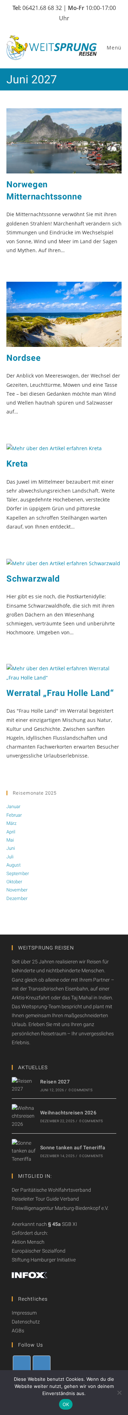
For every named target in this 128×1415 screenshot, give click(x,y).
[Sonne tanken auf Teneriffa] (24, 1151)
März (11, 823)
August (13, 865)
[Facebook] (22, 1364)
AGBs (18, 1330)
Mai (10, 840)
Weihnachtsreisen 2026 (68, 1112)
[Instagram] (41, 1364)
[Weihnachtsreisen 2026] (24, 1116)
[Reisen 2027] (24, 1085)
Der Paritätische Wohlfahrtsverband (51, 1190)
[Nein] (119, 1392)
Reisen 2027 (55, 1081)
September (17, 873)
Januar (13, 806)
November (16, 890)
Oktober (14, 881)
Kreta (17, 464)
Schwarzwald (33, 579)
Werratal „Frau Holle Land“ (60, 693)
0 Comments (80, 1090)
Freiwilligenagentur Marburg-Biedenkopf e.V (59, 1208)
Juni (10, 848)
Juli (10, 856)
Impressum (24, 1313)
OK (66, 1404)
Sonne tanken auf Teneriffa (72, 1147)
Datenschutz (26, 1322)
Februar (14, 815)
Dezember (16, 898)
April (10, 831)
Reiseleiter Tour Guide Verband (45, 1199)
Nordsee (23, 358)
